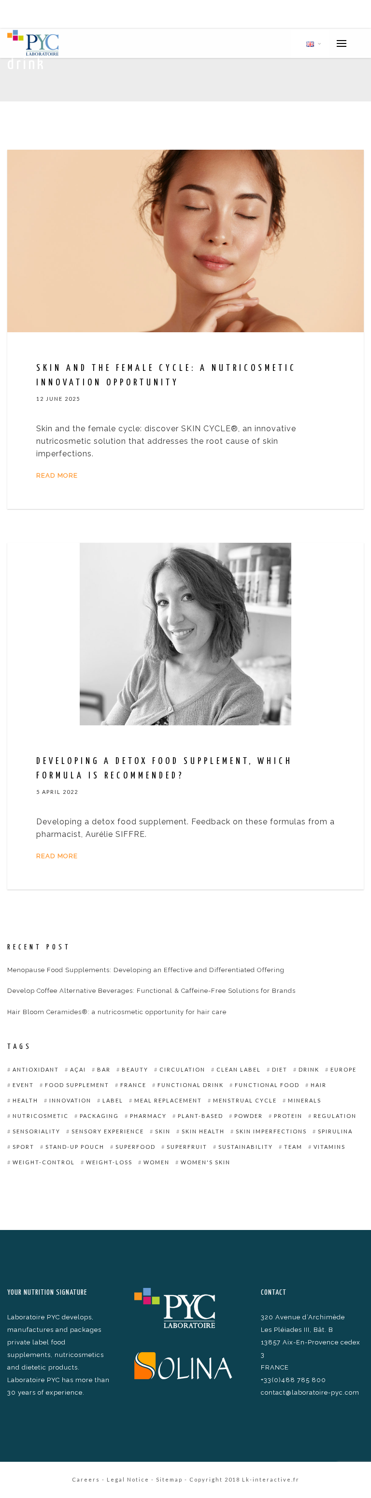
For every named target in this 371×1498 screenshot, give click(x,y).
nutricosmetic (41, 1116)
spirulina (335, 1131)
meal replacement (168, 1100)
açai (78, 1069)
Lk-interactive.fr (271, 1479)
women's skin (205, 1162)
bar (104, 1069)
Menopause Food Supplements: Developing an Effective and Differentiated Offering (146, 970)
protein (288, 1116)
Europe (343, 1069)
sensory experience (107, 1131)
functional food (267, 1085)
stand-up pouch (74, 1147)
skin (163, 1131)
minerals (304, 1100)
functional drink (190, 1085)
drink (309, 1069)
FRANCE (133, 1085)
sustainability (245, 1147)
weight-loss (109, 1162)
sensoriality (36, 1131)
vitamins (329, 1147)
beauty (135, 1069)
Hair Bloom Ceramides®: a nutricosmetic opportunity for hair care (117, 1012)
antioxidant (36, 1069)
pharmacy (148, 1116)
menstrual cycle (245, 1100)
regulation (335, 1116)
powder (248, 1116)
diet (279, 1069)
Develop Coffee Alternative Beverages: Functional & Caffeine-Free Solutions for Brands (151, 990)
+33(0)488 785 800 (293, 1380)
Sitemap (169, 1479)
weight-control (44, 1162)
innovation (70, 1100)
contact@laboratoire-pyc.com (310, 1392)
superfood (135, 1147)
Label (112, 1100)
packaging (99, 1116)
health (25, 1100)
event (23, 1085)
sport (23, 1147)
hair (319, 1085)
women (156, 1162)
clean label (238, 1069)
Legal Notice (128, 1479)
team (293, 1147)
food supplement (77, 1085)
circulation (182, 1069)
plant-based (200, 1116)
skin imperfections (271, 1131)
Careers (86, 1479)
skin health (203, 1131)
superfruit (187, 1147)
